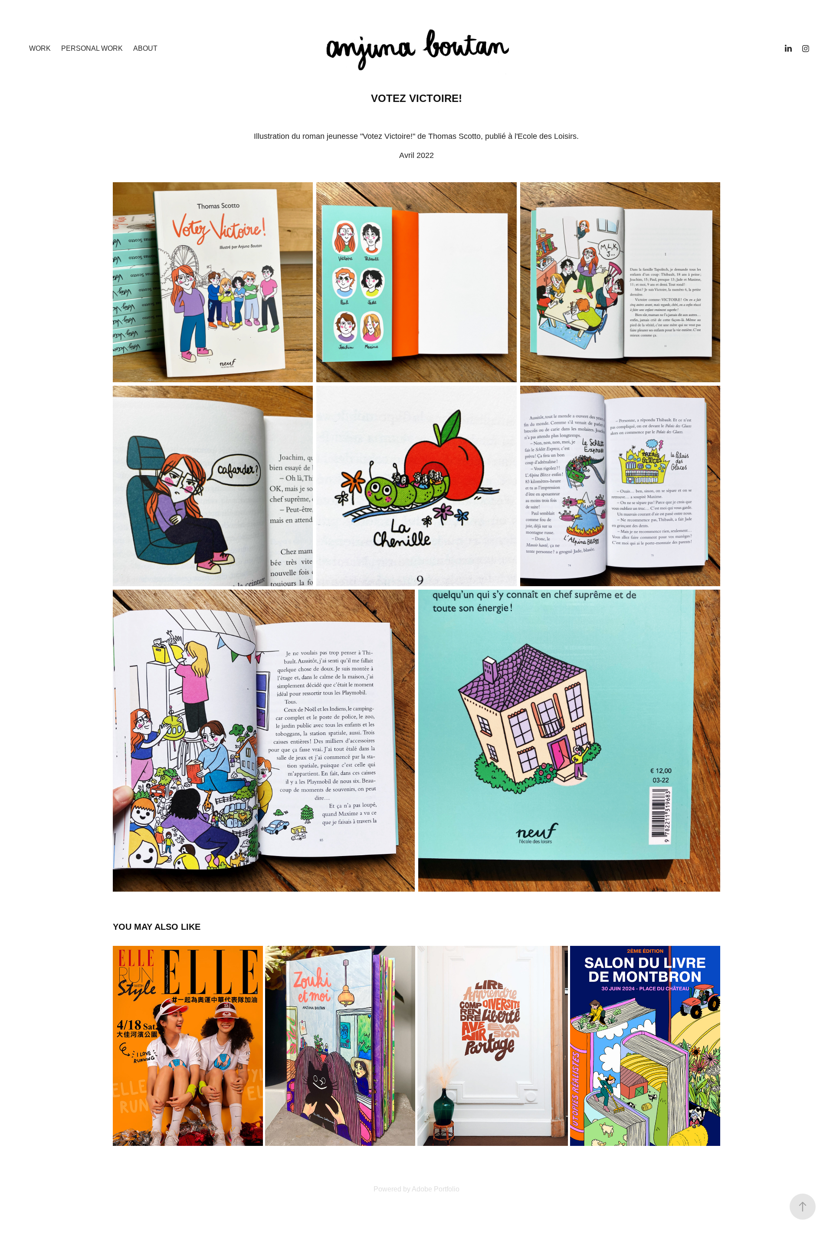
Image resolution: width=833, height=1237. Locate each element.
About (145, 48)
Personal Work (92, 48)
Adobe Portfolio (435, 1189)
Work (40, 48)
